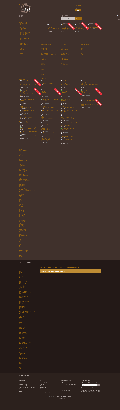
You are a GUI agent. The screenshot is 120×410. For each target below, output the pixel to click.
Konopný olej (43, 78)
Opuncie (42, 68)
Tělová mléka (23, 28)
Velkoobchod (22, 254)
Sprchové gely (23, 27)
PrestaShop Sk (62, 398)
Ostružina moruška (45, 77)
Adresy (41, 385)
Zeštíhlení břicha (64, 59)
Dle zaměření (63, 44)
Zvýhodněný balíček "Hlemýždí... (27, 107)
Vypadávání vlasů (64, 52)
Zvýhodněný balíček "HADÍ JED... (27, 102)
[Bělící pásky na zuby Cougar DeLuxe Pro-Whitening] (90, 81)
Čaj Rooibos (43, 60)
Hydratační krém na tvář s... (46, 129)
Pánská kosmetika (24, 42)
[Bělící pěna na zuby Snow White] (50, 80)
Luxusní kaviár (44, 49)
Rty (82, 53)
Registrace (22, 1)
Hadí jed (42, 46)
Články (20, 255)
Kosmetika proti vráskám (46, 44)
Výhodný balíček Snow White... (67, 102)
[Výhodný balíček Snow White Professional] (70, 100)
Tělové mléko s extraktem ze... (67, 130)
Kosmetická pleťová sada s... (26, 117)
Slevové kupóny (43, 388)
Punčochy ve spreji (65, 54)
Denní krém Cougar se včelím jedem (48, 124)
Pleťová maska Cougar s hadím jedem (28, 137)
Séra (21, 48)
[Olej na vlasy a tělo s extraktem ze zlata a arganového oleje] (70, 134)
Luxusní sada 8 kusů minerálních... (68, 107)
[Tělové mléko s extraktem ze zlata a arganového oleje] (70, 129)
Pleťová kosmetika (24, 24)
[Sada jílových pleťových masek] (29, 110)
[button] (23, 22)
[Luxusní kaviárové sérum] (94, 24)
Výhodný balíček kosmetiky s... (47, 118)
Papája (42, 63)
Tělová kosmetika (24, 26)
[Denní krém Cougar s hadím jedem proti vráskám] (53, 25)
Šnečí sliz (42, 57)
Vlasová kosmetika (24, 31)
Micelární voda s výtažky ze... (67, 142)
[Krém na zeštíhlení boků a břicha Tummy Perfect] (80, 25)
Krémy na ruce (23, 36)
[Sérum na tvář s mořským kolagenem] (29, 131)
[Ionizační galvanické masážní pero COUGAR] (90, 90)
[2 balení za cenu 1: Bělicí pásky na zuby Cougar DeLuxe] (70, 111)
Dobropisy (42, 384)
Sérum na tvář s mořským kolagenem (28, 132)
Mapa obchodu (63, 396)
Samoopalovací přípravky (66, 53)
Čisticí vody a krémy (24, 52)
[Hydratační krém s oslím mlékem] (29, 122)
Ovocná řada (43, 62)
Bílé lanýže (43, 72)
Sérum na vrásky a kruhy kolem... (68, 125)
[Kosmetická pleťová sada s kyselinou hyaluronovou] (29, 115)
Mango (42, 65)
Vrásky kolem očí (64, 49)
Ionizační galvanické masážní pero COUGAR (90, 93)
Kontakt (69, 396)
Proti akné (63, 47)
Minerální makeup (24, 33)
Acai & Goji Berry (44, 70)
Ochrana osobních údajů (24, 251)
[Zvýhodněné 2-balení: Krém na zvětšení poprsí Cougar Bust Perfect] (70, 116)
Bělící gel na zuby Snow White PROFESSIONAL (67, 85)
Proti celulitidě (64, 60)
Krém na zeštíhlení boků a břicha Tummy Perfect (80, 29)
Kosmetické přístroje (24, 38)
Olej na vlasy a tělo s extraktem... (67, 136)
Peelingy (63, 57)
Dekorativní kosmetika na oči (26, 34)
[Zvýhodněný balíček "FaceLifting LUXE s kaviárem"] (50, 90)
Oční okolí (63, 48)
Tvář (82, 46)
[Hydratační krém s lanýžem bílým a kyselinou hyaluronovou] (50, 133)
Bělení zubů (22, 37)
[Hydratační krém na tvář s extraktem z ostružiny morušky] (50, 127)
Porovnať (50, 27)
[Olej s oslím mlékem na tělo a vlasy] (29, 127)
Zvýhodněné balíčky (24, 41)
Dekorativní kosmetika (25, 32)
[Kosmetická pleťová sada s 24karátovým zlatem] (50, 111)
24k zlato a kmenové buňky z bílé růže (48, 54)
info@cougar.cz (67, 390)
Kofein (42, 73)
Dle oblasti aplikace (85, 44)
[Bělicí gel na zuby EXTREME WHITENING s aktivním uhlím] (29, 81)
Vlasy (82, 50)
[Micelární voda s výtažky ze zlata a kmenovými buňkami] (70, 140)
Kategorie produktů (24, 23)
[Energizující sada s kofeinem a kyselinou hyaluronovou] (50, 100)
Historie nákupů (43, 382)
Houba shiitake (44, 75)
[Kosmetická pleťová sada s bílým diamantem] (50, 105)
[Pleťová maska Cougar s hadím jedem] (29, 135)
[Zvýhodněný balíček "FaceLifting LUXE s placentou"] (29, 90)
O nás (20, 253)
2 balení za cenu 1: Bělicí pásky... (67, 113)
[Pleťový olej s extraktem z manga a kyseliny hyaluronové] (50, 139)
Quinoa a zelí (43, 59)
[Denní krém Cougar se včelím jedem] (50, 122)
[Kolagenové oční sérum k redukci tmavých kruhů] (66, 25)
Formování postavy (65, 58)
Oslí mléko (43, 58)
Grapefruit (43, 67)
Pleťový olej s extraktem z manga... (48, 140)
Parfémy (22, 39)
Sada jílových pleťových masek (26, 111)
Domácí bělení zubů (23, 258)
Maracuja (43, 64)
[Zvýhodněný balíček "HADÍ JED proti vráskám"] (29, 100)
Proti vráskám (64, 46)
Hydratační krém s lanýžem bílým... (48, 135)
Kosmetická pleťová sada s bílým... (48, 107)
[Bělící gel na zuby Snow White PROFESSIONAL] (70, 81)
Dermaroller (63, 65)
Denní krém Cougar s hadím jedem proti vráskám (53, 29)
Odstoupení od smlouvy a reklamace (27, 387)
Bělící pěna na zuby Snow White (47, 83)
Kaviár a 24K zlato (44, 53)
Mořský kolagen (44, 52)
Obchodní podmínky (23, 250)
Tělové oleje (22, 29)
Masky (21, 47)
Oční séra (22, 49)
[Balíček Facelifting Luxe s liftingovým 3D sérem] (90, 101)
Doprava (21, 249)
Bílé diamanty (43, 74)
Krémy (21, 46)
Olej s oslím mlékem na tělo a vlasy (27, 128)
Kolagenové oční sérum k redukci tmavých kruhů (66, 29)
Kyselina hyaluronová (45, 50)
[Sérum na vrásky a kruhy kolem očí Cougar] (70, 123)
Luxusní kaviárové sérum (93, 27)
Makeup (22, 53)
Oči (82, 52)
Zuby (82, 54)
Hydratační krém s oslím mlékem (27, 124)
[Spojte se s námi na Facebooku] (118, 19)
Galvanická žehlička (65, 64)
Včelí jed (42, 47)
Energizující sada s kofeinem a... (47, 102)
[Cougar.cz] (32, 8)
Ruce (82, 48)
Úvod (20, 149)
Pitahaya (42, 69)
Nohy (82, 49)
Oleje (21, 50)
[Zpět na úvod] (20, 262)
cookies (92, 391)
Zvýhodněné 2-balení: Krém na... (67, 118)
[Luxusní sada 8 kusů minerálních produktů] (70, 105)
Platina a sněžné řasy (45, 48)
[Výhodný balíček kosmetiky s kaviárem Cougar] (50, 116)
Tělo (82, 47)
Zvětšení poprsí (64, 62)
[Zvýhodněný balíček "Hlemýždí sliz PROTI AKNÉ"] (29, 105)
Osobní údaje (43, 387)
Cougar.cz (57, 396)
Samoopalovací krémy (65, 55)
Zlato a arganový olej (45, 55)
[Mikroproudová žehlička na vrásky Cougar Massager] (70, 90)
